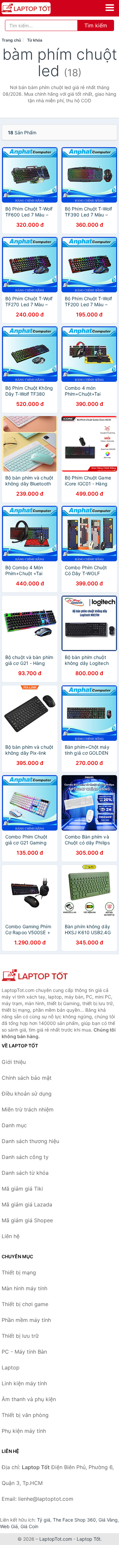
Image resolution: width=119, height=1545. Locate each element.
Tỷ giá (43, 1520)
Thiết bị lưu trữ (20, 1335)
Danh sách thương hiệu (30, 1141)
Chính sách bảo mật (27, 1077)
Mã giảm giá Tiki (22, 1188)
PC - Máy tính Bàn (24, 1351)
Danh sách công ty (25, 1157)
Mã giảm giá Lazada (27, 1204)
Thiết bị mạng (19, 1272)
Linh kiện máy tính (24, 1383)
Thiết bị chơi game (25, 1304)
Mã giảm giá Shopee (27, 1220)
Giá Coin (29, 1526)
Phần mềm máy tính (26, 1320)
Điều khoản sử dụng (27, 1093)
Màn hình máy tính (24, 1288)
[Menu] (109, 8)
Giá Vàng (108, 1520)
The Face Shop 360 (74, 1520)
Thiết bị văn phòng (25, 1415)
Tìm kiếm (95, 25)
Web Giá (9, 1526)
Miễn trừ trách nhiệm (28, 1109)
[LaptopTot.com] (35, 8)
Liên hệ (11, 1236)
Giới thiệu (14, 1062)
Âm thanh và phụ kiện (29, 1399)
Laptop (11, 1367)
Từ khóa (34, 40)
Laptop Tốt (88, 1539)
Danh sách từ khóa (25, 1172)
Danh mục (14, 1125)
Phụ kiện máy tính (24, 1431)
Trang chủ (11, 40)
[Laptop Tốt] (35, 976)
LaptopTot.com (55, 1539)
